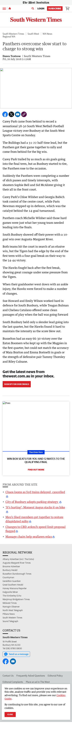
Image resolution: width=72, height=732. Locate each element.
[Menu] (4, 8)
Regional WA (9, 36)
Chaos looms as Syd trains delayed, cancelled (35, 492)
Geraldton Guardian (12, 581)
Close (10, 714)
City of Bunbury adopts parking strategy (32, 502)
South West (33, 33)
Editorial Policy (55, 675)
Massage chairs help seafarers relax (28, 536)
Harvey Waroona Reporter (15, 588)
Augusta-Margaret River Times (17, 562)
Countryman (8, 577)
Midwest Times (10, 603)
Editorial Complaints (13, 681)
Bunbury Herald (10, 570)
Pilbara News (9, 614)
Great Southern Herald (13, 584)
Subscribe (54, 8)
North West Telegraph (13, 610)
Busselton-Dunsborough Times (17, 573)
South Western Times (13, 33)
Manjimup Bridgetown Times (16, 599)
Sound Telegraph (10, 621)
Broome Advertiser (11, 566)
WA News (47, 33)
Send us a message (18, 654)
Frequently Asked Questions (30, 675)
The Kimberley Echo (12, 595)
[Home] (9, 8)
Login (40, 8)
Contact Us (8, 675)
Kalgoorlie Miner (10, 592)
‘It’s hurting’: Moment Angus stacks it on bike (35, 507)
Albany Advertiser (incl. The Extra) (18, 559)
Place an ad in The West (38, 681)
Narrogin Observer (11, 606)
